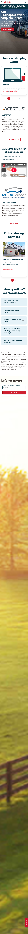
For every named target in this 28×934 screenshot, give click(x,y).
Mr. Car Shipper (13, 91)
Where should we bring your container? (12, 385)
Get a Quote (14, 223)
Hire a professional (8, 269)
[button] (14, 302)
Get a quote (14, 393)
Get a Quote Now (14, 139)
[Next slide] (26, 98)
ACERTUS (5, 91)
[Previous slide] (2, 98)
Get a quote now (7, 29)
